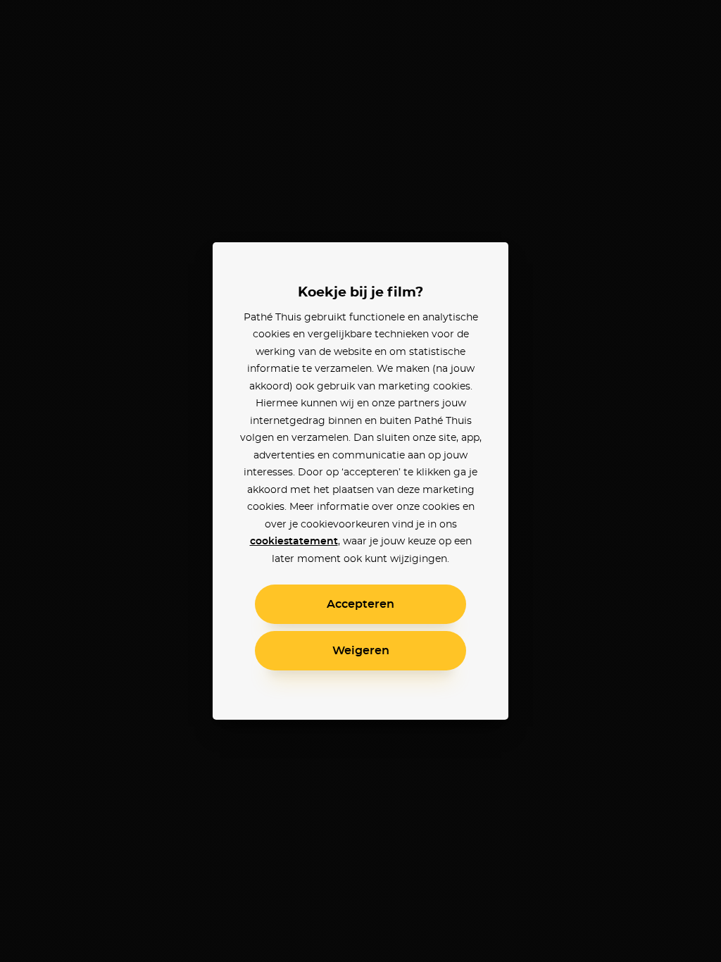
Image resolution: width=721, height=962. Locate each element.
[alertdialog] (360, 481)
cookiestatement (294, 541)
